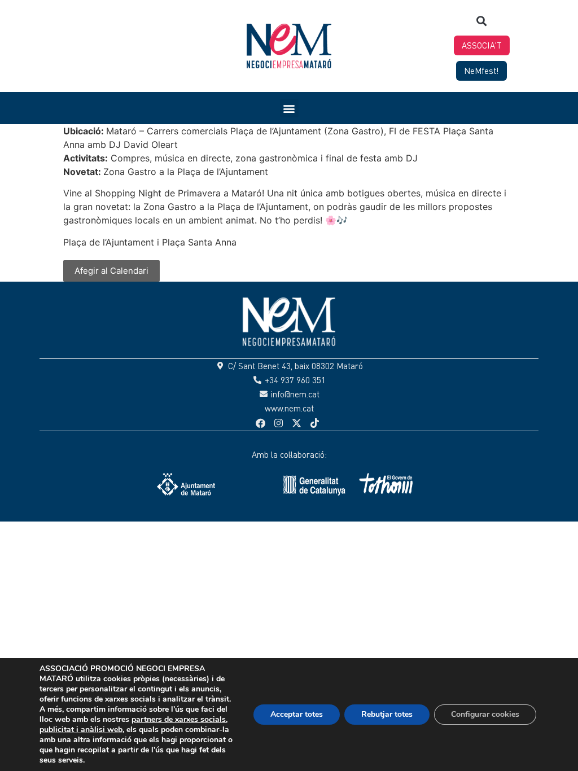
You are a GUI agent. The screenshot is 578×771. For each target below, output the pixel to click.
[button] (481, 20)
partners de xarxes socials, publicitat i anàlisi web (133, 724)
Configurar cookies (485, 714)
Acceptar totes (296, 714)
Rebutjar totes (387, 714)
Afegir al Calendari (111, 270)
